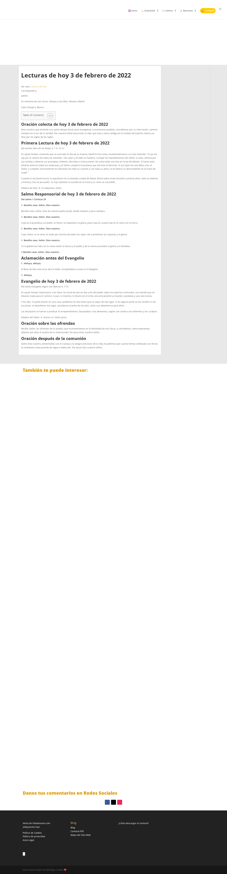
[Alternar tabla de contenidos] (48, 115)
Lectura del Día (38, 86)
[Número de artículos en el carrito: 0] (24, 854)
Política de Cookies (32, 832)
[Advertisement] (113, 38)
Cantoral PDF (77, 831)
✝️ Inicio (132, 11)
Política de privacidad (34, 836)
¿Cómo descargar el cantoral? (133, 823)
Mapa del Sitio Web (81, 834)
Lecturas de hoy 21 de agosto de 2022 (50, 631)
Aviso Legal (28, 840)
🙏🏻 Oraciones (148, 11)
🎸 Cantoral (208, 10)
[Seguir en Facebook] (107, 802)
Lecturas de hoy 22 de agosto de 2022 (50, 496)
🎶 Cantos (167, 11)
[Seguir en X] (113, 802)
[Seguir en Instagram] (119, 802)
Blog (73, 827)
